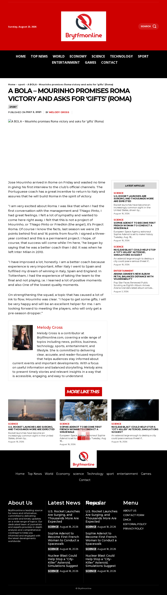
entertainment (124, 271)
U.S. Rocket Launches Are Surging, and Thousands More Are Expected (134, 199)
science (118, 193)
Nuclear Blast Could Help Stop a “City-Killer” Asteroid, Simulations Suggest (135, 252)
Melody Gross (59, 112)
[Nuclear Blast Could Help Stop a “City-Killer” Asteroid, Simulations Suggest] (135, 410)
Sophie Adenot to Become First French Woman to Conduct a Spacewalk (135, 225)
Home (11, 84)
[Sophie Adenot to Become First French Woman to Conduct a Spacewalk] (83, 410)
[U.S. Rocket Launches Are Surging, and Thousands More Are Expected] (32, 410)
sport (21, 84)
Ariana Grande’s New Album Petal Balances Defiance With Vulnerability (134, 276)
